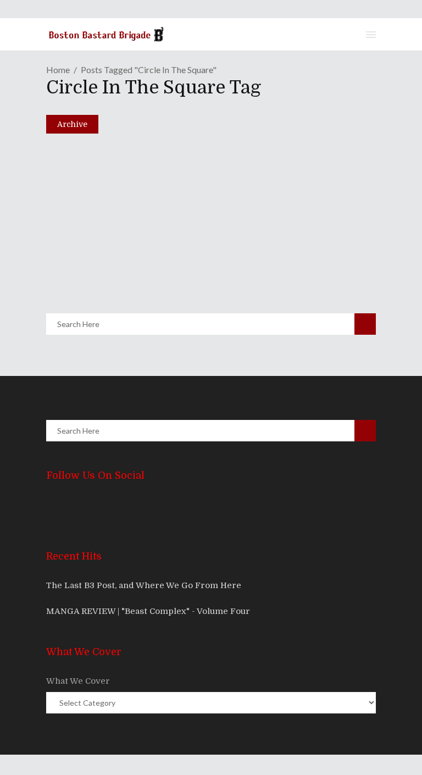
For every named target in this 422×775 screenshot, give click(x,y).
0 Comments (132, 200)
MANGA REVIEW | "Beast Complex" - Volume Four (148, 611)
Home (58, 69)
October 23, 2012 (101, 177)
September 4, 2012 (103, 270)
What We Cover (78, 681)
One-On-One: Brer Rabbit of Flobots (161, 158)
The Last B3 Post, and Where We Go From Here (143, 585)
